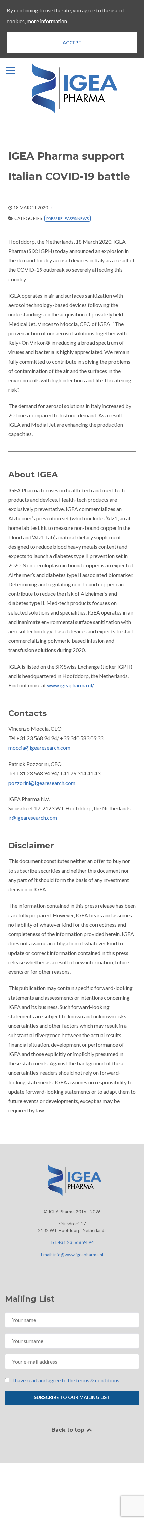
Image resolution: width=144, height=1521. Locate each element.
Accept (72, 42)
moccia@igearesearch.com (39, 747)
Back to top (68, 1430)
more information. (47, 21)
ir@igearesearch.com (32, 817)
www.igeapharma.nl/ (70, 685)
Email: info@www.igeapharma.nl (72, 1254)
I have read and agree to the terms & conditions (65, 1380)
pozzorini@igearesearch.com (41, 782)
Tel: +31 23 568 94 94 (72, 1242)
